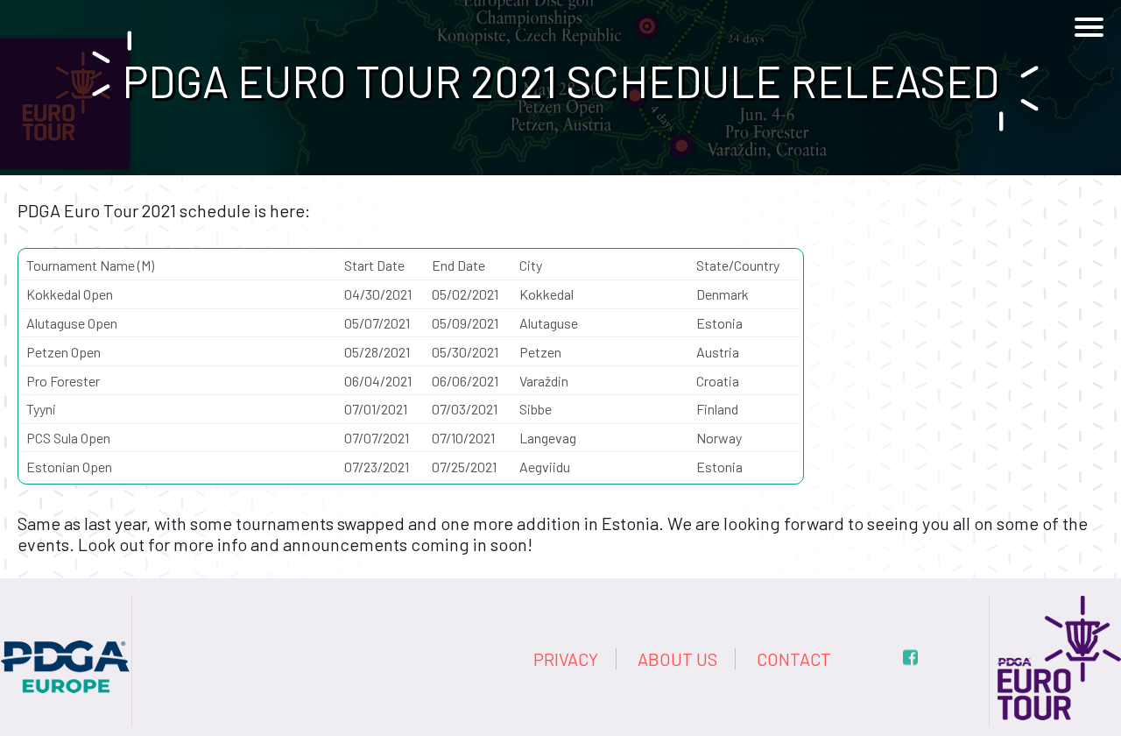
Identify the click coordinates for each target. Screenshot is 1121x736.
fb (910, 657)
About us (677, 658)
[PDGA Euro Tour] (1055, 606)
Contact (794, 658)
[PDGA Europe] (65, 606)
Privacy (565, 658)
